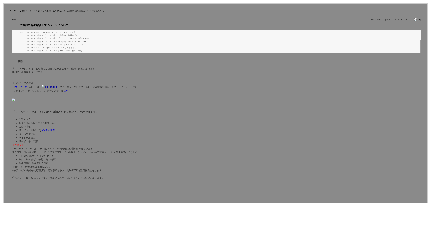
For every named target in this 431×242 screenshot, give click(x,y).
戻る (14, 19)
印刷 (419, 19)
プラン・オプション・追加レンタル (74, 38)
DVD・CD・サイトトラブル (66, 47)
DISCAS (12, 10)
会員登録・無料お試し (53, 10)
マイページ (21, 86)
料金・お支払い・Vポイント (70, 44)
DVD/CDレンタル (43, 32)
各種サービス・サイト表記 (65, 32)
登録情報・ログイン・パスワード (73, 41)
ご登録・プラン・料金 (29, 10)
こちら (67, 90)
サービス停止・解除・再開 (70, 50)
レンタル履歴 (48, 130)
